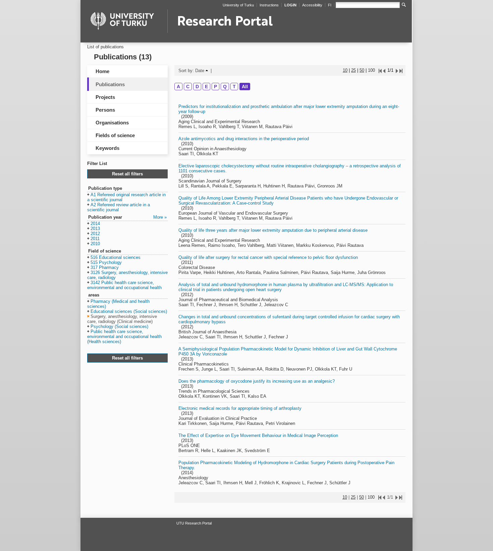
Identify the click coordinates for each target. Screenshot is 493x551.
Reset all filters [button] (127, 173)
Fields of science (115, 135)
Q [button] (225, 86)
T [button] (234, 86)
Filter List (97, 163)
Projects (105, 97)
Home (102, 71)
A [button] (178, 86)
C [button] (187, 86)
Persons (105, 110)
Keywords (107, 148)
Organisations (112, 122)
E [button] (206, 86)
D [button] (197, 86)
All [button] (245, 86)
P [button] (215, 86)
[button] (126, 197)
